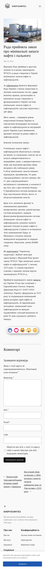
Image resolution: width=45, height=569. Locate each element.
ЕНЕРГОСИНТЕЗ (19, 6)
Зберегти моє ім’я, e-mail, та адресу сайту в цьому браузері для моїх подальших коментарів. (23, 450)
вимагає (37, 279)
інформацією (12, 85)
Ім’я (6, 409)
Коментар (9, 377)
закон (34, 92)
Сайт (6, 434)
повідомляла (12, 251)
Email (7, 422)
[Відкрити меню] (39, 6)
